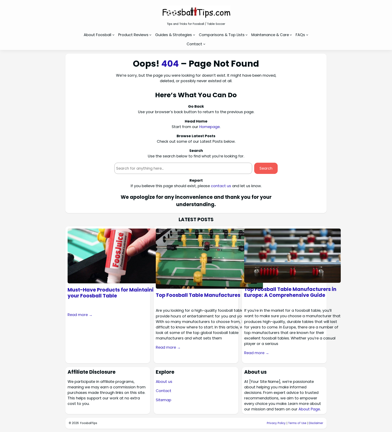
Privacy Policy (276, 423)
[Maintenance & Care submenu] (291, 35)
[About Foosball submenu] (113, 35)
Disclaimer (316, 423)
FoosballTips (88, 423)
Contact (163, 390)
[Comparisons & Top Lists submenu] (246, 35)
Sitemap (163, 399)
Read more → (80, 314)
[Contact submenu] (204, 44)
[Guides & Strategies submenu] (194, 35)
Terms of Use (297, 423)
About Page (309, 409)
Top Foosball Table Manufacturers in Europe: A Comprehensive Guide (290, 292)
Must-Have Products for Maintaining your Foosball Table (114, 293)
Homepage (209, 126)
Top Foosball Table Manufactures (198, 295)
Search (265, 168)
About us (164, 381)
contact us (221, 185)
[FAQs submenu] (307, 35)
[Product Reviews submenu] (150, 35)
